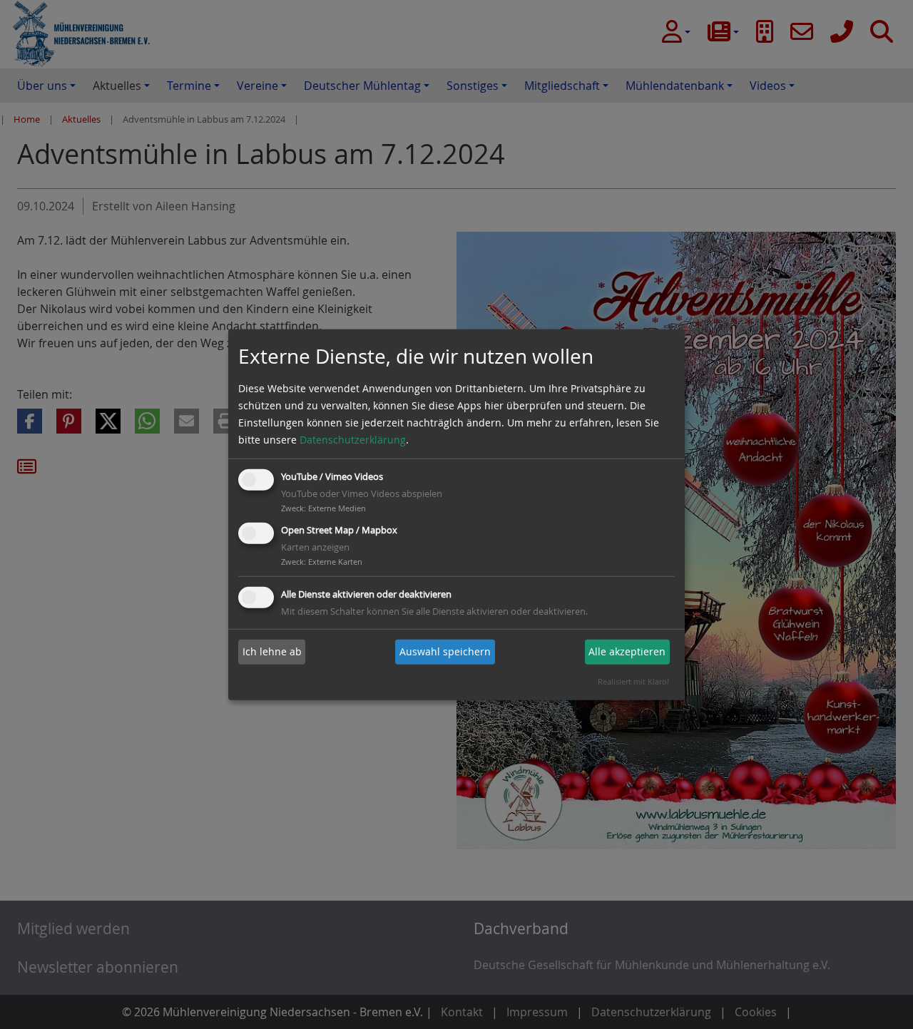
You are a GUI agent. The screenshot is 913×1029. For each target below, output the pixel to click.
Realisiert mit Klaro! (633, 681)
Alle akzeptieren (626, 651)
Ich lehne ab (272, 651)
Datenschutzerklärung (353, 439)
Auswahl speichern (445, 651)
